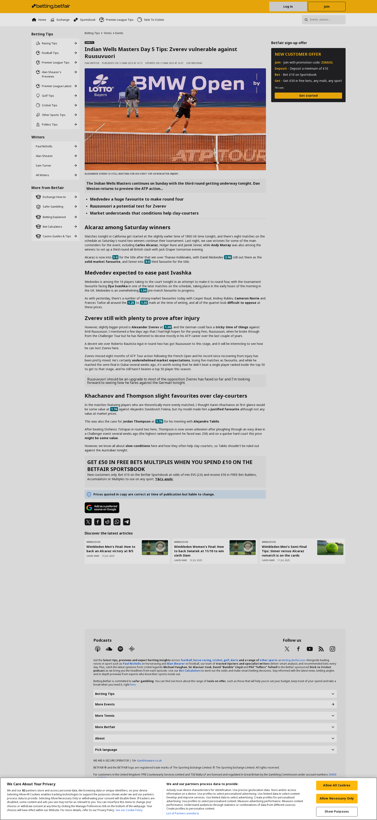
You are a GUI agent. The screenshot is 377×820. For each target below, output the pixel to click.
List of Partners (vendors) (182, 813)
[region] (188, 798)
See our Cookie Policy (129, 810)
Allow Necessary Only (337, 798)
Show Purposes (337, 811)
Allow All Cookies (336, 785)
